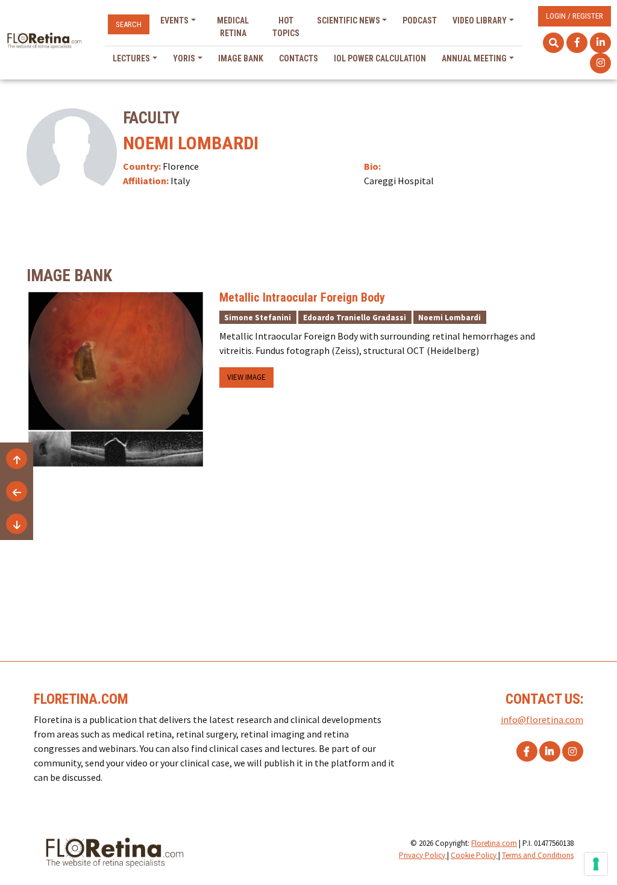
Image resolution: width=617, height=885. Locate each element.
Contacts (298, 58)
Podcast (419, 20)
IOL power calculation (380, 58)
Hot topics (285, 27)
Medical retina (233, 27)
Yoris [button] (184, 58)
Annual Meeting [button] (474, 58)
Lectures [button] (131, 58)
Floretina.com (494, 843)
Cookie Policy (474, 855)
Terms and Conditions (538, 855)
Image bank (240, 58)
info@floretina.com (542, 719)
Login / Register (574, 15)
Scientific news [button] (348, 20)
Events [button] (174, 20)
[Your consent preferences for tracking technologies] (595, 863)
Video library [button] (480, 20)
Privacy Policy (423, 855)
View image (246, 377)
